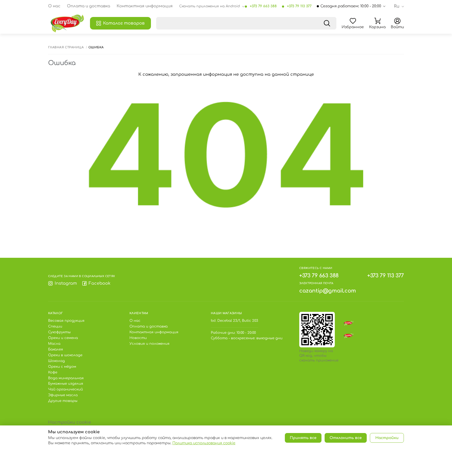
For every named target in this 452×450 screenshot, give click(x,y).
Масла (54, 344)
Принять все (303, 438)
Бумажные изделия (65, 383)
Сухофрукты (59, 332)
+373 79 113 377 (299, 6)
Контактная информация (145, 6)
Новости (138, 338)
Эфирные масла (63, 395)
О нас (54, 6)
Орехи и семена (63, 338)
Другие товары (62, 401)
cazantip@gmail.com (327, 291)
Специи (55, 326)
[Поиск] (327, 23)
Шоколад (56, 361)
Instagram (66, 283)
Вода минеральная (66, 378)
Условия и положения (149, 344)
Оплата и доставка (88, 6)
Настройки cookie (69, 422)
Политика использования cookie (203, 443)
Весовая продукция (66, 321)
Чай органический (65, 389)
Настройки (387, 438)
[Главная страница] (68, 23)
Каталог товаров (124, 23)
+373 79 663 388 (263, 6)
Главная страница (66, 47)
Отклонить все (346, 438)
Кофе (52, 372)
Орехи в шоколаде (65, 355)
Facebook (99, 283)
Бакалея (55, 349)
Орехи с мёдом (62, 367)
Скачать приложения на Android (209, 6)
